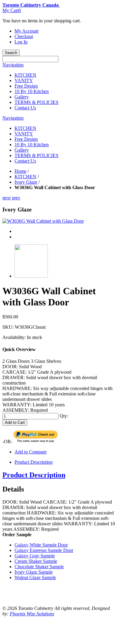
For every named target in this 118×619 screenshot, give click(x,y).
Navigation (13, 64)
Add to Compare (31, 451)
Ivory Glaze (26, 182)
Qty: (64, 415)
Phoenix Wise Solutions (32, 613)
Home (20, 171)
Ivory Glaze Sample (34, 572)
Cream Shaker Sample (36, 561)
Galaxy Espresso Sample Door (44, 550)
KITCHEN (25, 176)
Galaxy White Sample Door (41, 544)
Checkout (24, 36)
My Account (26, 31)
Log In (21, 41)
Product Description (34, 462)
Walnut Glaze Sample (35, 577)
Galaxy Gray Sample (35, 555)
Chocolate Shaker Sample (39, 566)
